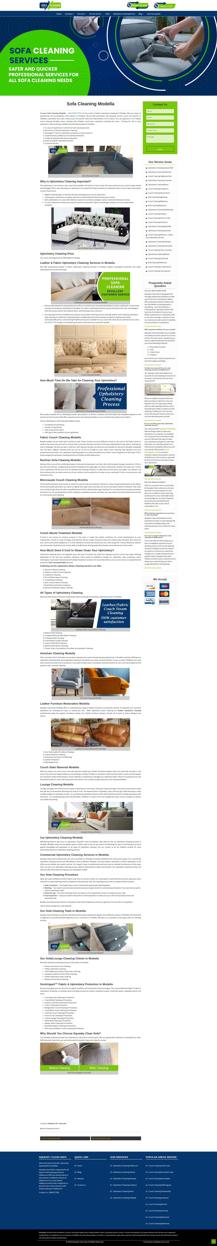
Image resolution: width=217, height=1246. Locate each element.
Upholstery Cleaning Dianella (159, 241)
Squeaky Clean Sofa (79, 1242)
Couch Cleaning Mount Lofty (159, 218)
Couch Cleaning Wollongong (160, 1185)
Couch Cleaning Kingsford (158, 189)
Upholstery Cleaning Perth (123, 1191)
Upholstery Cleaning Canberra (125, 1185)
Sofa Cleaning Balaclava (157, 205)
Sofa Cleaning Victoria (50, 1128)
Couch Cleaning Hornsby (158, 1210)
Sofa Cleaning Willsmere (157, 262)
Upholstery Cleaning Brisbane (124, 1178)
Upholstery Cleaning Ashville (159, 230)
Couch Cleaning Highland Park (160, 176)
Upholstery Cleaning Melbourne (125, 1165)
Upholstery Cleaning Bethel (158, 254)
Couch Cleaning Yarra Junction (160, 250)
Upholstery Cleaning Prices (124, 14)
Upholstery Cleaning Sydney (124, 1172)
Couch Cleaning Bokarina (158, 201)
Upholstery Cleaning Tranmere (160, 180)
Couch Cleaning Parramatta (159, 1178)
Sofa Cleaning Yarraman (101, 1138)
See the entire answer (153, 326)
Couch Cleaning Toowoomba (160, 1191)
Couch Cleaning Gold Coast (159, 1165)
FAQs (107, 14)
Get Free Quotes (153, 14)
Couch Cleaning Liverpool (159, 1198)
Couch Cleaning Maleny (157, 214)
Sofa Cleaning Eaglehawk (157, 197)
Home (59, 14)
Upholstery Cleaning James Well (160, 168)
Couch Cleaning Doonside (158, 258)
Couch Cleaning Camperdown (159, 267)
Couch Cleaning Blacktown (159, 1223)
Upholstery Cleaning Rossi (158, 184)
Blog (140, 14)
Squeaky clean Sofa (46, 1169)
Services (81, 14)
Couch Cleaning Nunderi (50, 1138)
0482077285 (76, 113)
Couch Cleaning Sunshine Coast (161, 1172)
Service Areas (95, 14)
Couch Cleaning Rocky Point (159, 193)
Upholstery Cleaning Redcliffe (159, 226)
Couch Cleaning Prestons (158, 222)
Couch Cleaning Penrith (158, 1204)
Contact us (81, 1185)
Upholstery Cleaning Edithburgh (160, 209)
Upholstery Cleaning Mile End (159, 172)
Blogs (79, 1172)
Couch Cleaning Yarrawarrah (159, 271)
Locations (69, 14)
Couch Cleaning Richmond (159, 1217)
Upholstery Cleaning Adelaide (124, 1198)
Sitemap (80, 1178)
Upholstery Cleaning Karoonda (160, 246)
